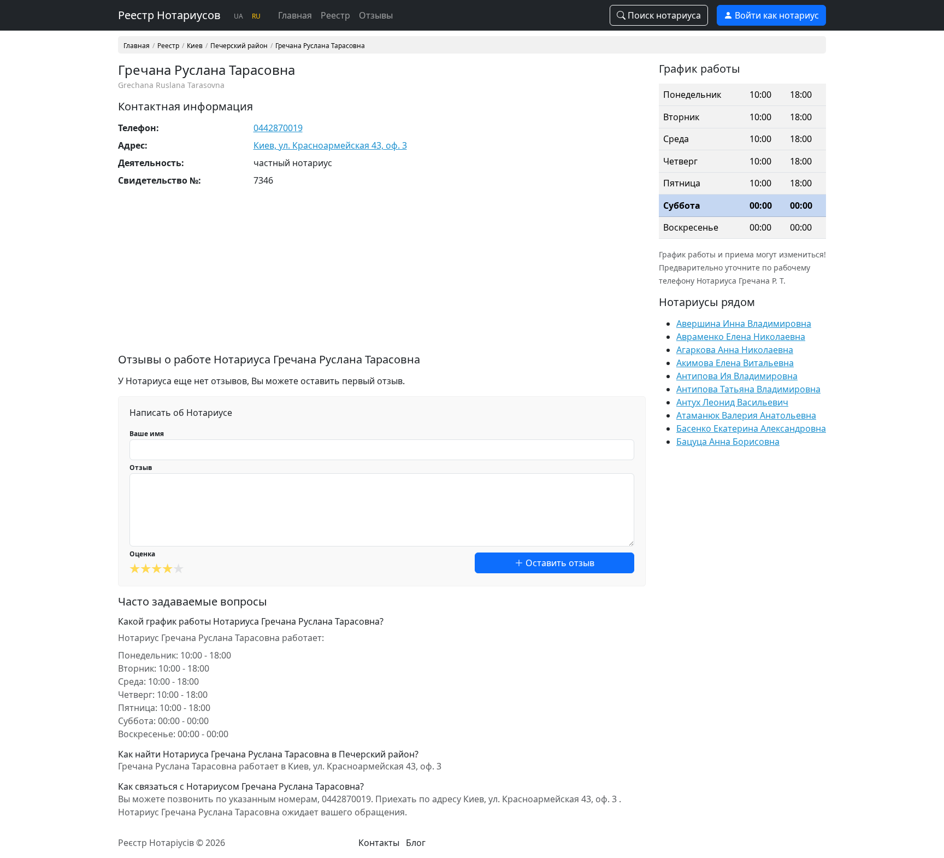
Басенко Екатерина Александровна (751, 428)
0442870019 (278, 128)
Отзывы (376, 15)
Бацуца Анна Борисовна (728, 442)
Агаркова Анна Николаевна (734, 350)
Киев (195, 46)
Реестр (335, 15)
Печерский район (239, 46)
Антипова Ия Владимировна (737, 376)
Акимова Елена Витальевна (735, 363)
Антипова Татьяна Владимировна (748, 389)
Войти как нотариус (776, 15)
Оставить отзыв (558, 563)
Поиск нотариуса (663, 15)
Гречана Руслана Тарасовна (320, 46)
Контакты (378, 843)
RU (256, 16)
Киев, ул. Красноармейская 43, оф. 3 (330, 145)
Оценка (142, 554)
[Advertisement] (382, 276)
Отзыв (140, 467)
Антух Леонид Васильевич (732, 402)
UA (238, 16)
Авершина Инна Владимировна (743, 324)
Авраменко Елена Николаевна (740, 337)
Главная (295, 15)
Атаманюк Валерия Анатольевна (746, 415)
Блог (416, 843)
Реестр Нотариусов (169, 15)
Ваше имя (146, 433)
